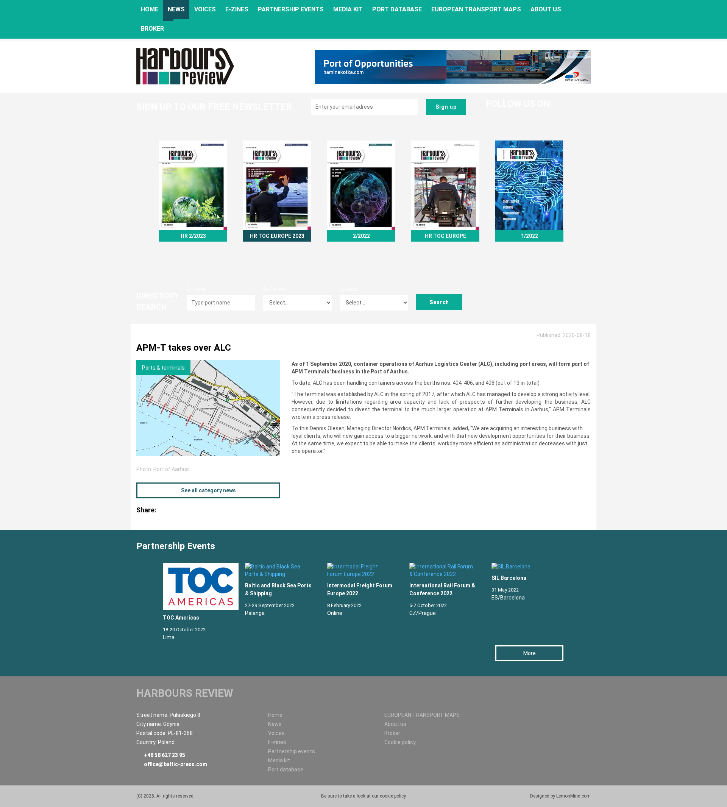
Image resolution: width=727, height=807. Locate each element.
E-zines (236, 9)
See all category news (208, 490)
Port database (397, 9)
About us (545, 9)
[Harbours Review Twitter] (494, 116)
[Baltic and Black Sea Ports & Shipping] (278, 570)
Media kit (348, 9)
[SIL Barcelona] (525, 566)
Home (149, 9)
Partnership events (291, 9)
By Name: (196, 289)
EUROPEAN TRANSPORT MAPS (476, 9)
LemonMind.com (573, 796)
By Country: (275, 289)
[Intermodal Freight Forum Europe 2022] (360, 570)
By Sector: (349, 289)
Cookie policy (400, 742)
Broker (152, 28)
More (529, 653)
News (176, 9)
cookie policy (393, 796)
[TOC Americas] (196, 586)
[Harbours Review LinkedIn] (510, 116)
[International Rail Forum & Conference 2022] (442, 570)
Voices (205, 9)
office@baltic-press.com (175, 764)
